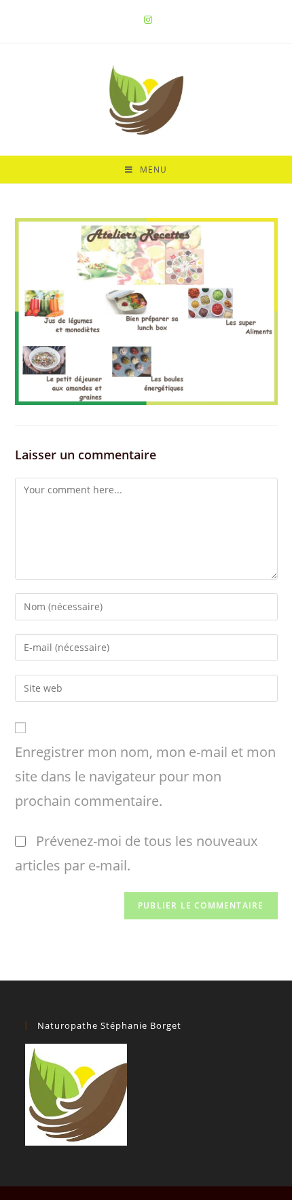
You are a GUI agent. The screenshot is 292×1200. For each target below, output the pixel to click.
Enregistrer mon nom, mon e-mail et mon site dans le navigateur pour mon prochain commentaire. (145, 776)
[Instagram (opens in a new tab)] (146, 20)
